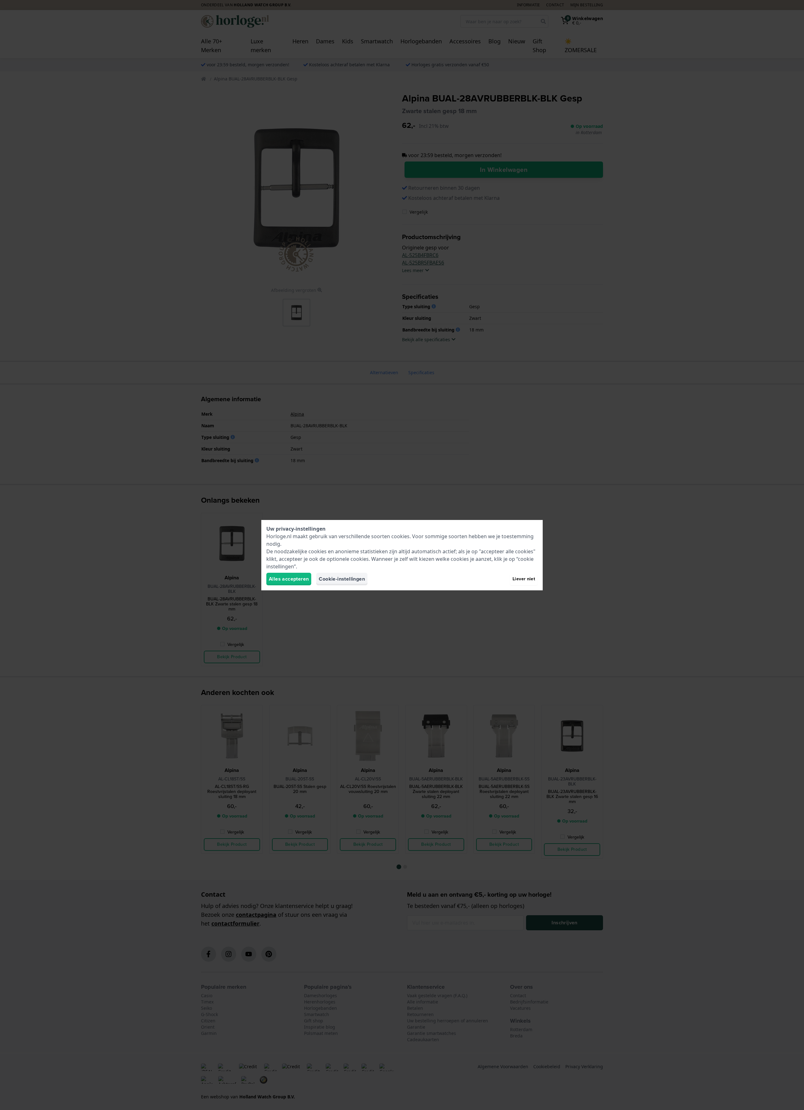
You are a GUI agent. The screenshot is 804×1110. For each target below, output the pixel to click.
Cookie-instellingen (342, 578)
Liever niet (524, 579)
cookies (400, 536)
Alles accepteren (289, 578)
